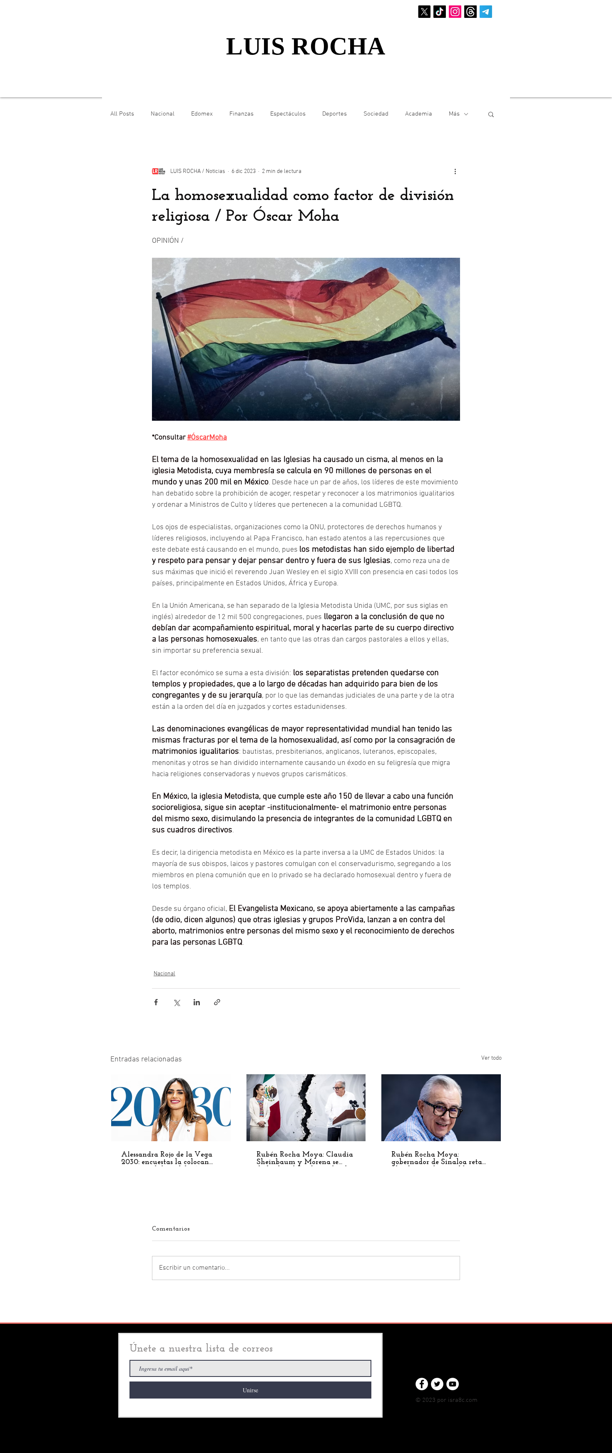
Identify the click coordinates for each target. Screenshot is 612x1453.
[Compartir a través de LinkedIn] (197, 1002)
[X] (424, 11)
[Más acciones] (455, 171)
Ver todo (491, 1058)
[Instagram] (455, 11)
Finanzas (241, 114)
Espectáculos (288, 114)
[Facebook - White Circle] (421, 1384)
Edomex (202, 114)
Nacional (162, 114)
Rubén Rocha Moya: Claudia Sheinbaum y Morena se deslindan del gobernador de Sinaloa (304, 1158)
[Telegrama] (486, 11)
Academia (418, 114)
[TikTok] (439, 11)
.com (471, 1400)
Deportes (334, 114)
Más (454, 114)
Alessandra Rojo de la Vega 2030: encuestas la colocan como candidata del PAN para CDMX (166, 1158)
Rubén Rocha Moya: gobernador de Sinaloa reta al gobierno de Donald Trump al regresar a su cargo (440, 1158)
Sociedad (375, 114)
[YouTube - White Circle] (452, 1384)
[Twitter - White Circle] (437, 1384)
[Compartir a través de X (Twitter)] (176, 1002)
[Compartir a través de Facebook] (156, 1002)
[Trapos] (470, 11)
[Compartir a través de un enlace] (217, 1002)
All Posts (122, 114)
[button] (491, 114)
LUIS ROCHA (306, 46)
